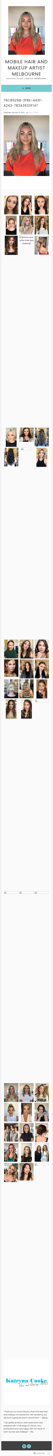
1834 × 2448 (33, 112)
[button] (11, 205)
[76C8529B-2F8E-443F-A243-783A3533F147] (26, 175)
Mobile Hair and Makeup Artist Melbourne (26, 67)
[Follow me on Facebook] (29, 1446)
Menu (28, 88)
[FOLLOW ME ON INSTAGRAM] (24, 1446)
